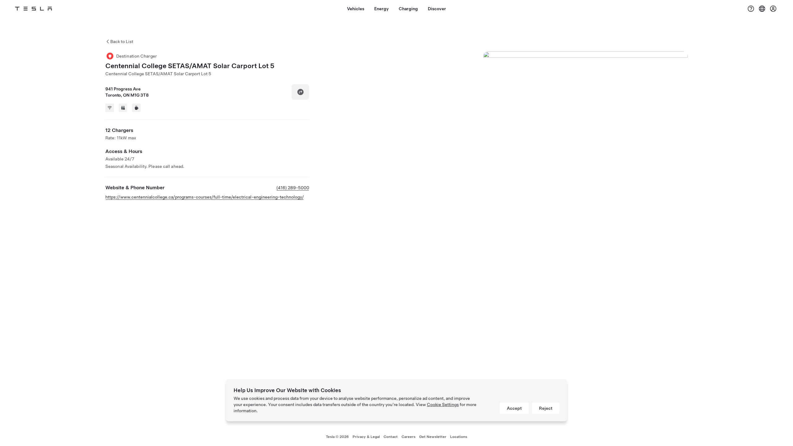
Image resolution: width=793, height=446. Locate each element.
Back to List (121, 41)
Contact (390, 437)
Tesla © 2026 (337, 437)
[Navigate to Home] (33, 8)
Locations (458, 437)
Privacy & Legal (366, 437)
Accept (514, 408)
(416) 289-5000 (292, 187)
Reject (545, 408)
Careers (408, 437)
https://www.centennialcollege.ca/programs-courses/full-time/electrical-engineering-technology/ (204, 197)
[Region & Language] (762, 9)
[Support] (751, 9)
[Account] (773, 9)
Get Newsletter (432, 437)
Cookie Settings (443, 404)
